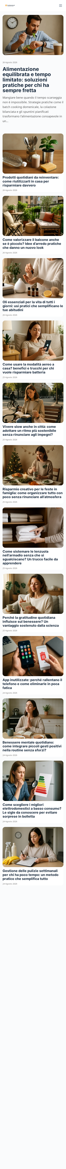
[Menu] (60, 5)
